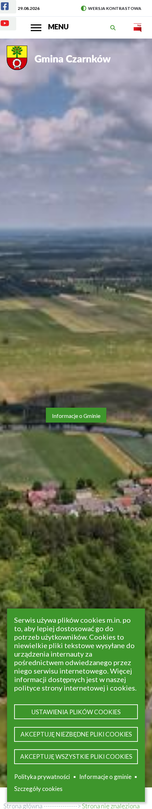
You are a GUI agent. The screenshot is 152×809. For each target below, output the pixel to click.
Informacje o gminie (105, 778)
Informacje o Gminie (76, 416)
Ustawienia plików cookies (76, 712)
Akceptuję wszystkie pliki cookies (76, 756)
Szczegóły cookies (38, 788)
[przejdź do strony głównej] (60, 61)
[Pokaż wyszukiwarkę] (113, 28)
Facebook (8, 8)
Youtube (8, 25)
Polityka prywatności (42, 776)
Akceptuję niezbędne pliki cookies (76, 734)
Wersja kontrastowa (111, 8)
